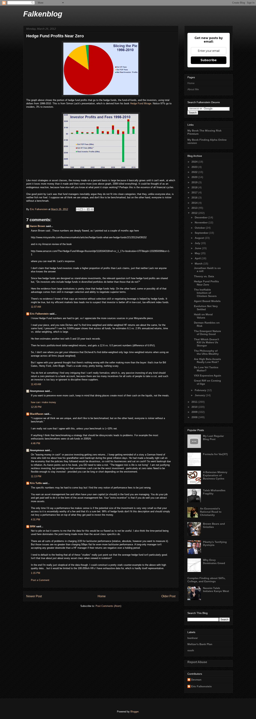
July (198, 243)
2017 (195, 192)
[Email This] (78, 209)
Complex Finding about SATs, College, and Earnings (206, 580)
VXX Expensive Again (207, 375)
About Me (193, 89)
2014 (195, 202)
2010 (195, 406)
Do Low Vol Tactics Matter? (206, 369)
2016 (195, 197)
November (201, 222)
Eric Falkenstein (39, 313)
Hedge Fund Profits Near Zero (206, 283)
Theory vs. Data (204, 276)
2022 (195, 172)
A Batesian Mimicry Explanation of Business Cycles (215, 475)
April (198, 258)
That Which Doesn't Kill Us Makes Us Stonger (206, 342)
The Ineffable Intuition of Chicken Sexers (205, 293)
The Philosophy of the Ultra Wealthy (206, 352)
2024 (195, 161)
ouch (190, 650)
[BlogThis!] (81, 209)
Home (102, 596)
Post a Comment (40, 580)
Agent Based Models (207, 301)
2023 (195, 166)
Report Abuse (197, 662)
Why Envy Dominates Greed (214, 561)
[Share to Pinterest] (92, 209)
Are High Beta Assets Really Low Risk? (207, 361)
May (198, 253)
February (201, 390)
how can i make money (43, 402)
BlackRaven (36, 413)
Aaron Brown (37, 226)
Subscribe (209, 60)
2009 (195, 411)
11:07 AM (36, 306)
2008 (195, 417)
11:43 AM (36, 384)
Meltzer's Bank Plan (199, 644)
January (200, 395)
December (201, 217)
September (202, 232)
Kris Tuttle (36, 483)
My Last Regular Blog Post (213, 437)
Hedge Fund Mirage (140, 103)
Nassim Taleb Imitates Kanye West (216, 590)
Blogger (134, 711)
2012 (195, 212)
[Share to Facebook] (88, 209)
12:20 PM (36, 407)
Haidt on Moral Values (203, 316)
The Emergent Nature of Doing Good (207, 333)
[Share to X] (85, 209)
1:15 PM (35, 573)
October (200, 227)
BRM (32, 526)
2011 (195, 401)
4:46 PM (35, 443)
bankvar (192, 637)
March (199, 263)
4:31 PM (35, 519)
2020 (195, 177)
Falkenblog (42, 14)
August (200, 237)
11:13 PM (36, 476)
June (198, 248)
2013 (195, 207)
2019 (195, 182)
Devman (196, 679)
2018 (195, 187)
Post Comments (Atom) (108, 606)
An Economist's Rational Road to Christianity (211, 511)
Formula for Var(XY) (215, 454)
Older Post (168, 596)
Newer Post (34, 596)
